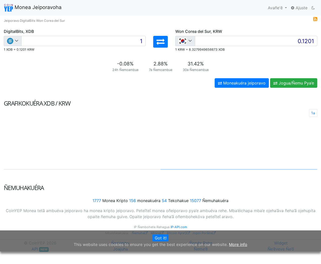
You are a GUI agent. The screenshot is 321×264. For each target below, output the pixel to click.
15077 (195, 200)
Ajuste (300, 7)
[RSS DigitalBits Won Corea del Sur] (315, 18)
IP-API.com (179, 227)
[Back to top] (310, 253)
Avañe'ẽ (276, 7)
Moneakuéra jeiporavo (244, 82)
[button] (160, 42)
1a (313, 113)
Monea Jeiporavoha (37, 7)
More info (238, 244)
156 (132, 200)
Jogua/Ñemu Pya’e (295, 82)
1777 (97, 200)
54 (164, 200)
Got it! (161, 237)
